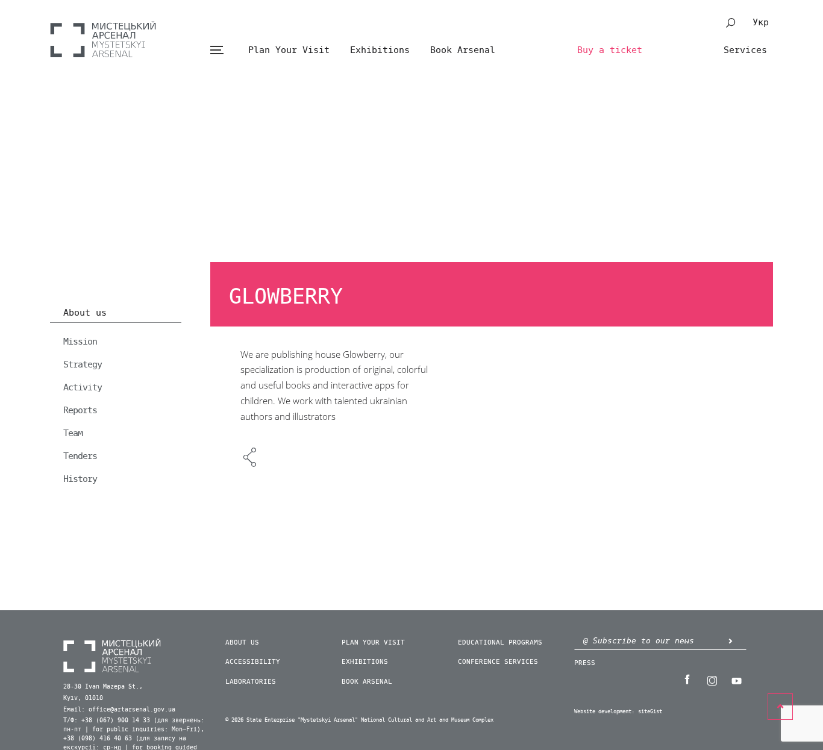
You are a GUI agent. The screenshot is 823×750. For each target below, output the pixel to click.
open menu (216, 50)
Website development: (604, 712)
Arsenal (103, 39)
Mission (80, 341)
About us (85, 313)
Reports (80, 410)
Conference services (498, 661)
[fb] (687, 679)
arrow (730, 640)
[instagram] (711, 679)
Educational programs (500, 642)
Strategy (82, 364)
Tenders (80, 456)
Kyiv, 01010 (83, 698)
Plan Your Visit (289, 50)
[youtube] (736, 679)
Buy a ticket (609, 50)
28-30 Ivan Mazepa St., (103, 687)
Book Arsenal (462, 50)
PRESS (584, 662)
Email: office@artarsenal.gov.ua (119, 709)
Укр (761, 22)
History (80, 479)
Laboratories (250, 681)
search (730, 23)
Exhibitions (380, 50)
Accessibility (252, 661)
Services (745, 50)
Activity (82, 387)
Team (73, 433)
